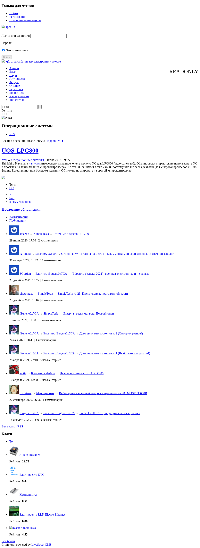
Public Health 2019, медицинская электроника (109, 413)
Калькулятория (19, 96)
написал (34, 163)
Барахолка (16, 89)
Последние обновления (21, 209)
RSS (12, 134)
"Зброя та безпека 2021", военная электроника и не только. (111, 273)
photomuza (26, 293)
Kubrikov (25, 393)
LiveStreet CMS (41, 544)
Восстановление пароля (25, 20)
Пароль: (7, 43)
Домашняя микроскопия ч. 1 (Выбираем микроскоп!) (114, 353)
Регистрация (17, 16)
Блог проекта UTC (32, 474)
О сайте (14, 85)
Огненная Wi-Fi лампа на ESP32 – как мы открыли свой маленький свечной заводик (117, 253)
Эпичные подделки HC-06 (71, 233)
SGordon (25, 273)
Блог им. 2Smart (45, 253)
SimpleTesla (16, 92)
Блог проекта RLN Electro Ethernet (42, 514)
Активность (17, 78)
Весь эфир (8, 426)
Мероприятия (45, 393)
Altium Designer (29, 454)
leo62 (23, 373)
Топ (11, 441)
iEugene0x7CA (29, 313)
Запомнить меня (16, 50)
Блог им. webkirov (43, 373)
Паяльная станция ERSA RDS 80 (82, 373)
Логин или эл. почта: (16, 35)
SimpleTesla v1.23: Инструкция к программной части (93, 293)
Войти (13, 13)
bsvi (4, 160)
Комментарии (18, 217)
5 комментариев (20, 201)
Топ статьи (16, 99)
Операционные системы (27, 160)
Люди (13, 75)
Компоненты (28, 494)
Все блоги (8, 541)
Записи (14, 68)
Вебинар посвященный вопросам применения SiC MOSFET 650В (103, 393)
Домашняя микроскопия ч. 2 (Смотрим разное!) (111, 333)
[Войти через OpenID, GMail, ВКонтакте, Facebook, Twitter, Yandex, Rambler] (8, 27)
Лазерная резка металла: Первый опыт (88, 313)
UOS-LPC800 (20, 150)
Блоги (13, 71)
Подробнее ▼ (55, 140)
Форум (14, 82)
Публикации (17, 220)
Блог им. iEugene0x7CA (51, 273)
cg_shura (25, 253)
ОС (11, 188)
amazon (24, 233)
